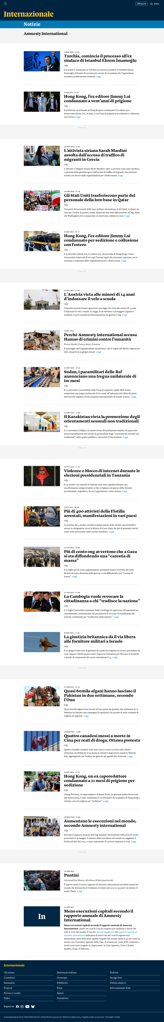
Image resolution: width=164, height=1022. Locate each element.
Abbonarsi (141, 4)
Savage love (116, 978)
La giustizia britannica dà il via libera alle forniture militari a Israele (100, 639)
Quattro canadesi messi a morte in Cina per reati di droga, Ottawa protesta (102, 738)
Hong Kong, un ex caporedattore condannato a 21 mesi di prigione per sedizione (99, 780)
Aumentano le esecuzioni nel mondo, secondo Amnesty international (100, 823)
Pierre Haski (70, 344)
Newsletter (63, 998)
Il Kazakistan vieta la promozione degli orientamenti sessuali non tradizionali (102, 419)
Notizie (32, 24)
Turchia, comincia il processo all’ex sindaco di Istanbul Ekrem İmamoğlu (100, 58)
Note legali (109, 1017)
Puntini (71, 875)
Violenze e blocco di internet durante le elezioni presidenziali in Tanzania (102, 473)
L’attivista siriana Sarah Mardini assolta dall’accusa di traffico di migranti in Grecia (95, 155)
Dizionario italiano (67, 973)
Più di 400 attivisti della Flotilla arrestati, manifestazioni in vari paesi (100, 513)
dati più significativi (105, 932)
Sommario (9, 983)
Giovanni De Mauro (74, 880)
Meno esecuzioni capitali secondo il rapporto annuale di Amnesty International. (98, 915)
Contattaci (9, 978)
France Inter (84, 344)
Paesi (59, 988)
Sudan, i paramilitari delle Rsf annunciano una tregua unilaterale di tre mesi (100, 376)
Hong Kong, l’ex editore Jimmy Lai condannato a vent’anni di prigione (98, 99)
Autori (60, 993)
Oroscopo (62, 978)
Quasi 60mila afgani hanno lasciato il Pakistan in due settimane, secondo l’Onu (100, 695)
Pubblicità (62, 983)
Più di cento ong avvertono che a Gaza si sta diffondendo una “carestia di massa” (100, 556)
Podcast (114, 973)
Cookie (117, 1017)
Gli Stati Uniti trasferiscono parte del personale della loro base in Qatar (99, 198)
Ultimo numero (118, 983)
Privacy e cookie (12, 993)
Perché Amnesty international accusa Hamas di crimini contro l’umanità (100, 337)
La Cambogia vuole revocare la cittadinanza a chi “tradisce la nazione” (102, 599)
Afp (66, 66)
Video (7, 998)
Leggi (98, 77)
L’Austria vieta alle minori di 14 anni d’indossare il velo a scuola (99, 297)
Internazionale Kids (120, 988)
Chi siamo (9, 973)
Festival (8, 988)
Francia (96, 344)
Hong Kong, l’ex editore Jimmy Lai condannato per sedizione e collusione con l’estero (101, 240)
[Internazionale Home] (15, 965)
